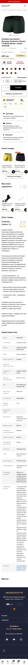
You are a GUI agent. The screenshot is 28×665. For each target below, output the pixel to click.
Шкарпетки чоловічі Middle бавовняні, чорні (7, 204)
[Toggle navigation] (24, 5)
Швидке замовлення (14, 94)
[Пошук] (8, 661)
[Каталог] (2, 661)
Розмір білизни (6, 77)
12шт (5, 106)
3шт (10, 103)
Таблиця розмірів (21, 77)
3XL (24, 81)
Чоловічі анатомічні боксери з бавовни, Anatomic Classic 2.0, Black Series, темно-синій (20, 166)
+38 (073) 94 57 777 (14, 593)
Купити (18, 87)
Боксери (20, 10)
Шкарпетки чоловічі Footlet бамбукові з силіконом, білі (20, 204)
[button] (11, 35)
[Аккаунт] (24, 661)
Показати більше (14, 176)
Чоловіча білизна (11, 10)
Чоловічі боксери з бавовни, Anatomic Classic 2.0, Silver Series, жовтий (7, 166)
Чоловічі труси (21, 569)
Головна (4, 10)
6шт (21, 103)
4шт (16, 103)
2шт (5, 103)
